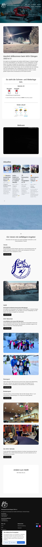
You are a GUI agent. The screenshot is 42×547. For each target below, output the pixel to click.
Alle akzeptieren (21, 542)
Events (32, 186)
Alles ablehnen (13, 542)
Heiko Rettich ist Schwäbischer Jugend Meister (16, 179)
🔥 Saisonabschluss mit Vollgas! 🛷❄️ (34, 179)
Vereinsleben (5, 186)
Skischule (9, 185)
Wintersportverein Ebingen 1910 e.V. (13, 5)
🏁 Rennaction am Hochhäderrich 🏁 (25, 179)
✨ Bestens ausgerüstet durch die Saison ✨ (7, 178)
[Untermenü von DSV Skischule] (6, 529)
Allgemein (6, 184)
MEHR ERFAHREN (7, 254)
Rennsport (5, 185)
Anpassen (6, 542)
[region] (14, 538)
